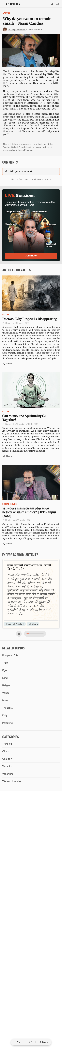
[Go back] (3, 4)
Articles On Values (16, 269)
